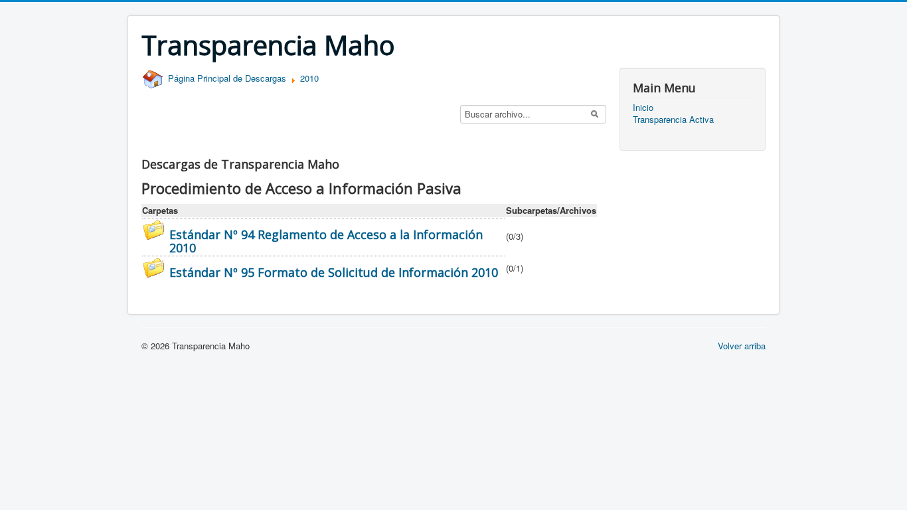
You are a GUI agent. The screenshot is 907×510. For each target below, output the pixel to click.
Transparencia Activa (673, 120)
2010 (309, 78)
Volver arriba (742, 345)
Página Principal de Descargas (225, 78)
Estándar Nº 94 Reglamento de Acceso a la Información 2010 (326, 241)
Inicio (643, 108)
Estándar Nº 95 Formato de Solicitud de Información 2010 (333, 272)
